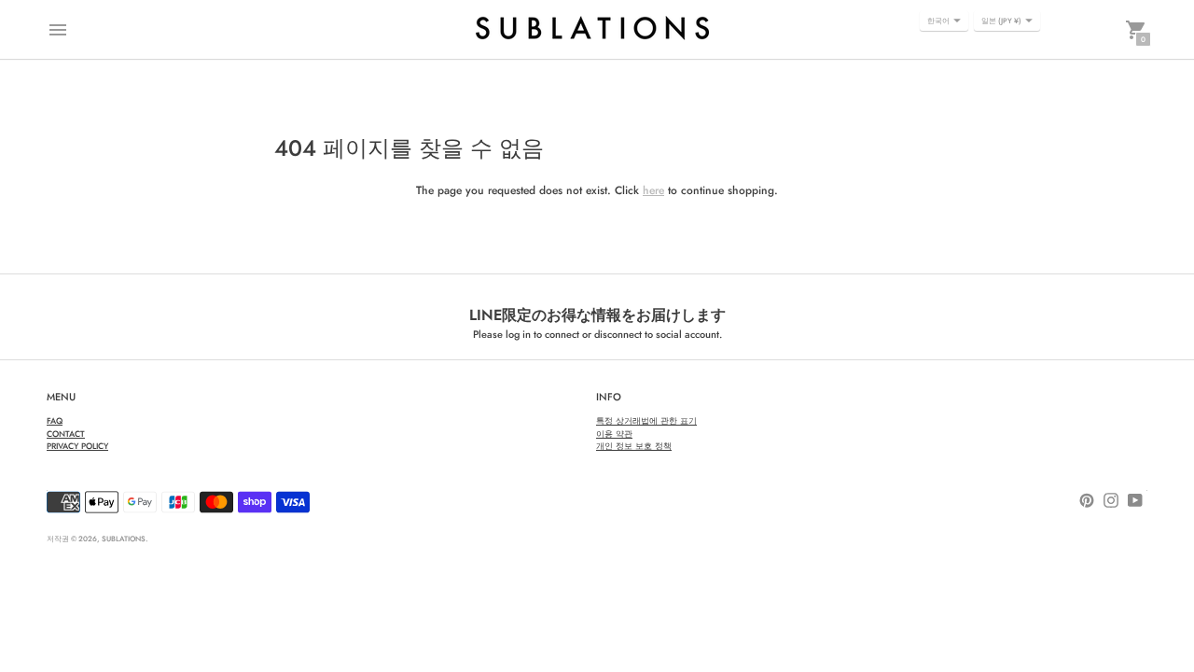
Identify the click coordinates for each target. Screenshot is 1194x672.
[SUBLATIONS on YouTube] (1135, 499)
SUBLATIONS (124, 538)
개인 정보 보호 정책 (634, 446)
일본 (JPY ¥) (1001, 20)
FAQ (54, 420)
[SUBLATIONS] (592, 29)
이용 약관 (614, 433)
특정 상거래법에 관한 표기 (646, 420)
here (653, 190)
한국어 (938, 20)
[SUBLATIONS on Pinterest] (1086, 499)
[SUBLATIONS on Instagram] (1111, 499)
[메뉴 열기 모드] (58, 30)
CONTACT (66, 433)
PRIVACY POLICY (77, 446)
